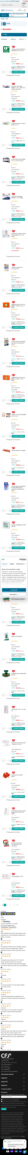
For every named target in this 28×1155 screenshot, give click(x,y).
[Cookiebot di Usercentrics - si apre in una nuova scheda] (19, 560)
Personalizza (13, 594)
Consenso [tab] (4, 563)
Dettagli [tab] (12, 563)
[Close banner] (26, 1)
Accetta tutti (14, 590)
